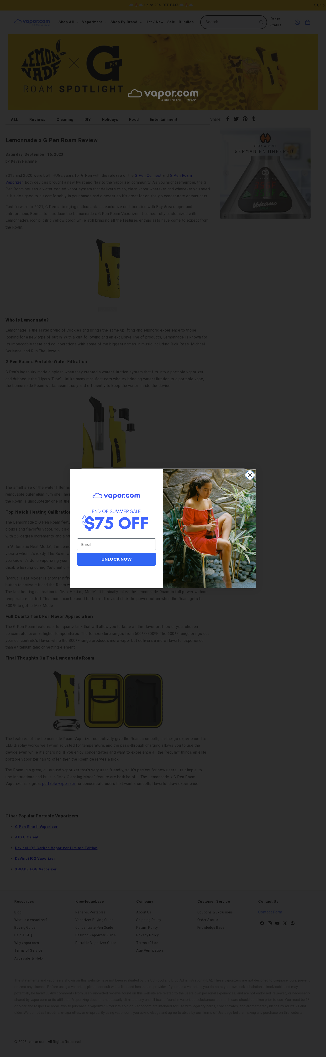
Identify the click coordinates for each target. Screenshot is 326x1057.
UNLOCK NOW (116, 559)
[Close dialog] (250, 475)
